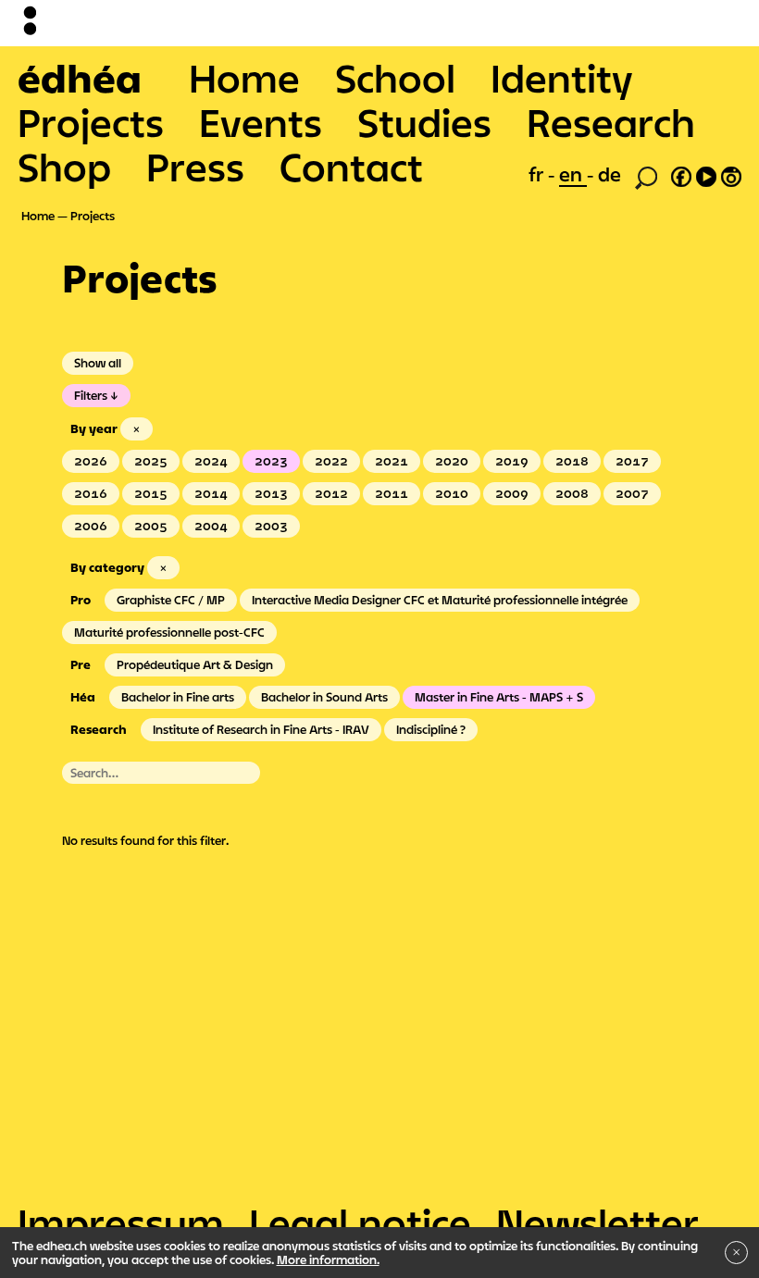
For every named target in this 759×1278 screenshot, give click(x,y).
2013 (271, 493)
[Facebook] (681, 174)
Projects (91, 122)
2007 (632, 493)
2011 (391, 493)
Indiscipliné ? (431, 729)
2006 (90, 525)
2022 (331, 460)
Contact (351, 166)
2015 (151, 493)
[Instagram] (731, 174)
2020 (451, 460)
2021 (391, 460)
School (395, 78)
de (609, 174)
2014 (211, 493)
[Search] (646, 176)
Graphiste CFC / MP (171, 599)
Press (195, 166)
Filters (90, 395)
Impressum (121, 1222)
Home (244, 78)
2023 (271, 460)
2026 (90, 460)
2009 (512, 493)
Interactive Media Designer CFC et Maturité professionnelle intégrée (440, 599)
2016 (90, 493)
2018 (572, 460)
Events (260, 122)
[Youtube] (706, 174)
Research (611, 122)
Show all (97, 362)
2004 (211, 525)
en (573, 174)
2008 (572, 493)
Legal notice (360, 1222)
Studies (424, 122)
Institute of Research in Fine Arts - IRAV (261, 729)
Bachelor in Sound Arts (324, 696)
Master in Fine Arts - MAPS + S (499, 696)
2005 (151, 525)
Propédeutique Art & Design (195, 664)
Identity (561, 78)
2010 (451, 493)
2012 (331, 493)
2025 (151, 460)
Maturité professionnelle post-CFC (169, 632)
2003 (271, 525)
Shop (64, 166)
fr (538, 174)
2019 (512, 460)
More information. (328, 1259)
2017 (632, 460)
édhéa (80, 78)
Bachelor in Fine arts (177, 696)
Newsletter (597, 1222)
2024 (211, 460)
